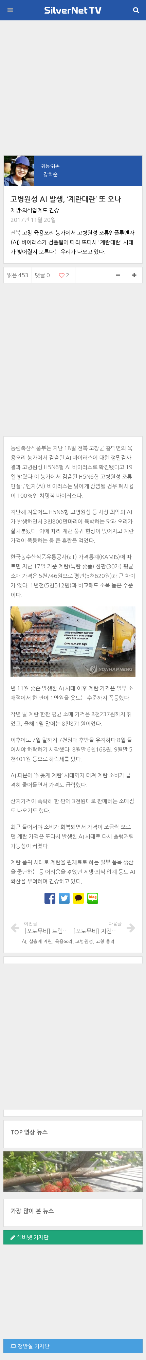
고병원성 (84, 941)
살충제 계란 (40, 941)
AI (24, 941)
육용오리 (64, 941)
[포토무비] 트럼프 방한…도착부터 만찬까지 (48, 928)
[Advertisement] (73, 88)
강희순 (50, 174)
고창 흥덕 (105, 941)
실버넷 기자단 (32, 1237)
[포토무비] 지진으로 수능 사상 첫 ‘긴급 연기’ (97, 928)
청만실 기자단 (33, 1346)
